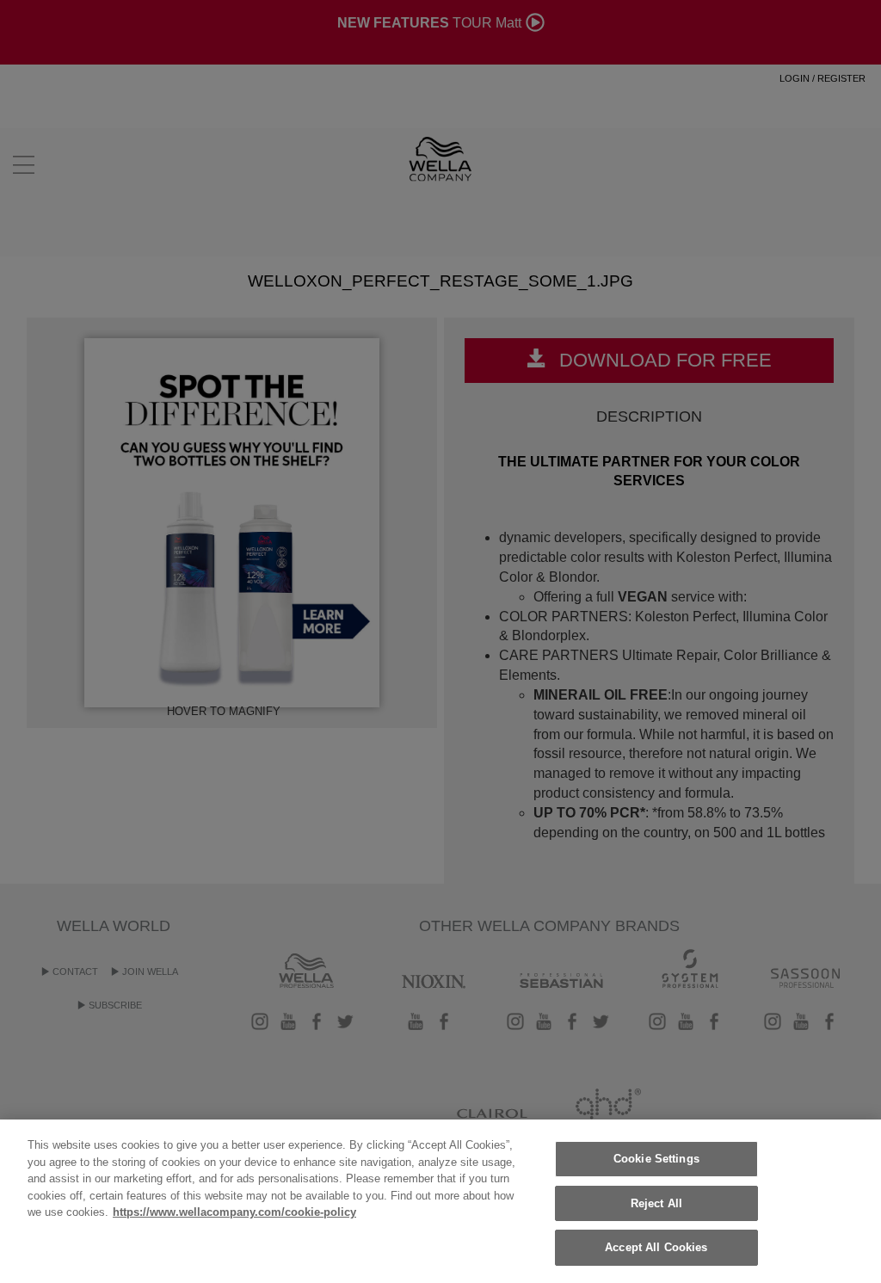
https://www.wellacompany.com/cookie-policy (234, 1212)
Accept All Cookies (656, 1247)
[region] (440, 1201)
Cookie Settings (656, 1158)
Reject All (656, 1203)
